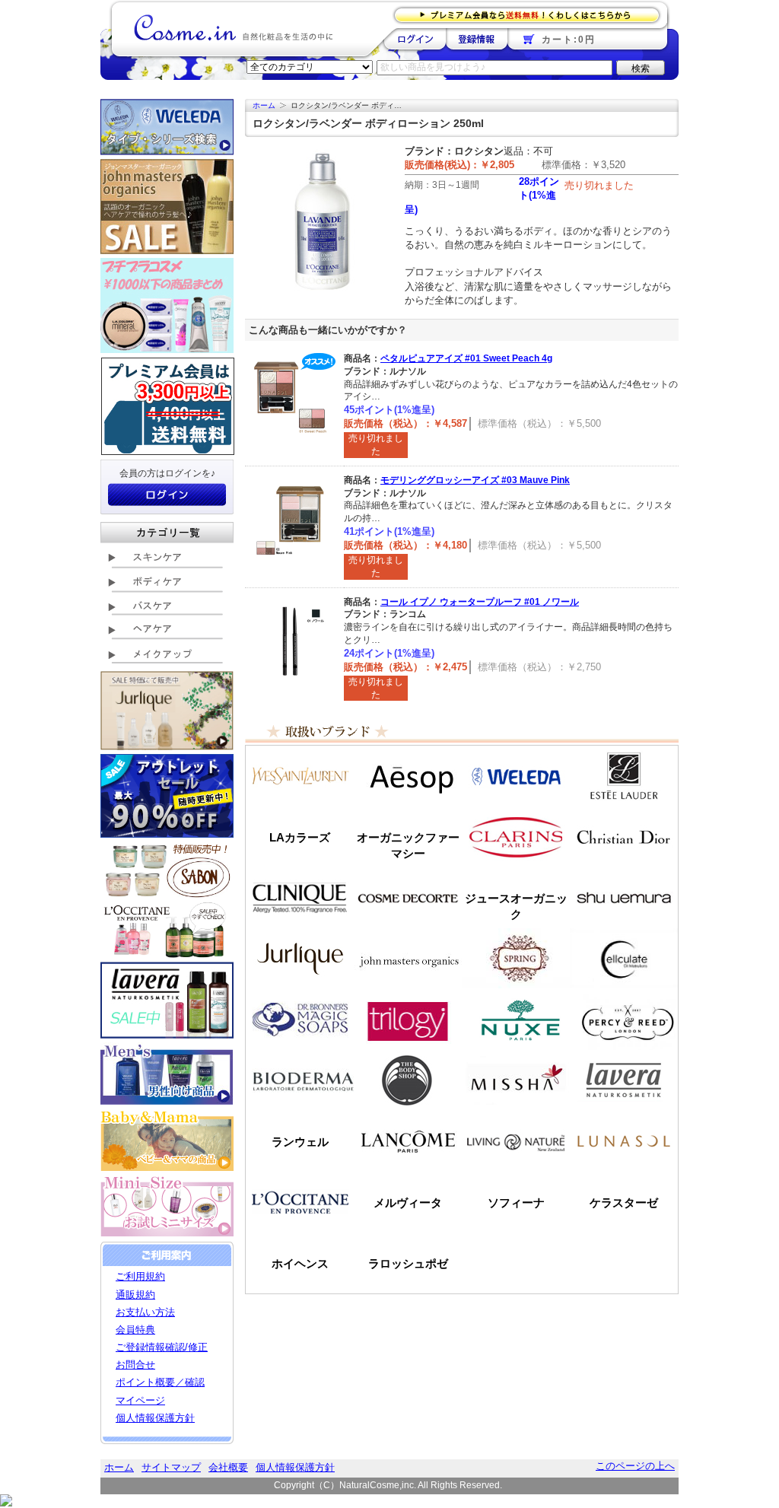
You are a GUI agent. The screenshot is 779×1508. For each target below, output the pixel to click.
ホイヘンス (300, 1263)
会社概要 (228, 1467)
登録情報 (476, 38)
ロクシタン (300, 1202)
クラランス (516, 836)
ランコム (408, 1141)
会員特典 (135, 1329)
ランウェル (300, 1141)
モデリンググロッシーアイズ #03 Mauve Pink (475, 480)
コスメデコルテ (408, 897)
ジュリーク (300, 958)
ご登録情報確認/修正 (162, 1347)
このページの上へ (635, 1465)
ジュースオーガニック (516, 906)
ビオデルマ (300, 1080)
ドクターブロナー (300, 1019)
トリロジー (408, 1019)
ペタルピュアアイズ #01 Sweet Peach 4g (466, 358)
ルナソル (624, 1141)
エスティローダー (624, 776)
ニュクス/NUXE (516, 1019)
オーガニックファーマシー (408, 845)
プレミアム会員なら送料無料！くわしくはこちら (531, 14)
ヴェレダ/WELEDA (516, 776)
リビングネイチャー (516, 1141)
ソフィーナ (516, 1202)
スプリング (516, 958)
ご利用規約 (140, 1276)
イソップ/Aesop (408, 776)
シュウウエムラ (624, 897)
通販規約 (135, 1294)
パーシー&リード (624, 1019)
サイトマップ (171, 1467)
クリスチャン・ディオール (624, 836)
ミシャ (516, 1080)
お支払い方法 (145, 1312)
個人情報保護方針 (155, 1418)
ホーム (264, 105)
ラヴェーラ (624, 1080)
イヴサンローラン (300, 776)
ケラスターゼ (624, 1202)
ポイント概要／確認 (160, 1382)
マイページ (140, 1400)
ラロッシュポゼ (408, 1263)
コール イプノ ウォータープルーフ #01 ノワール (479, 602)
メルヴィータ (408, 1202)
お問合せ (135, 1364)
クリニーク (300, 897)
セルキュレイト (624, 958)
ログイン (415, 38)
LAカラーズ (299, 837)
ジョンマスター (408, 958)
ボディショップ (408, 1080)
